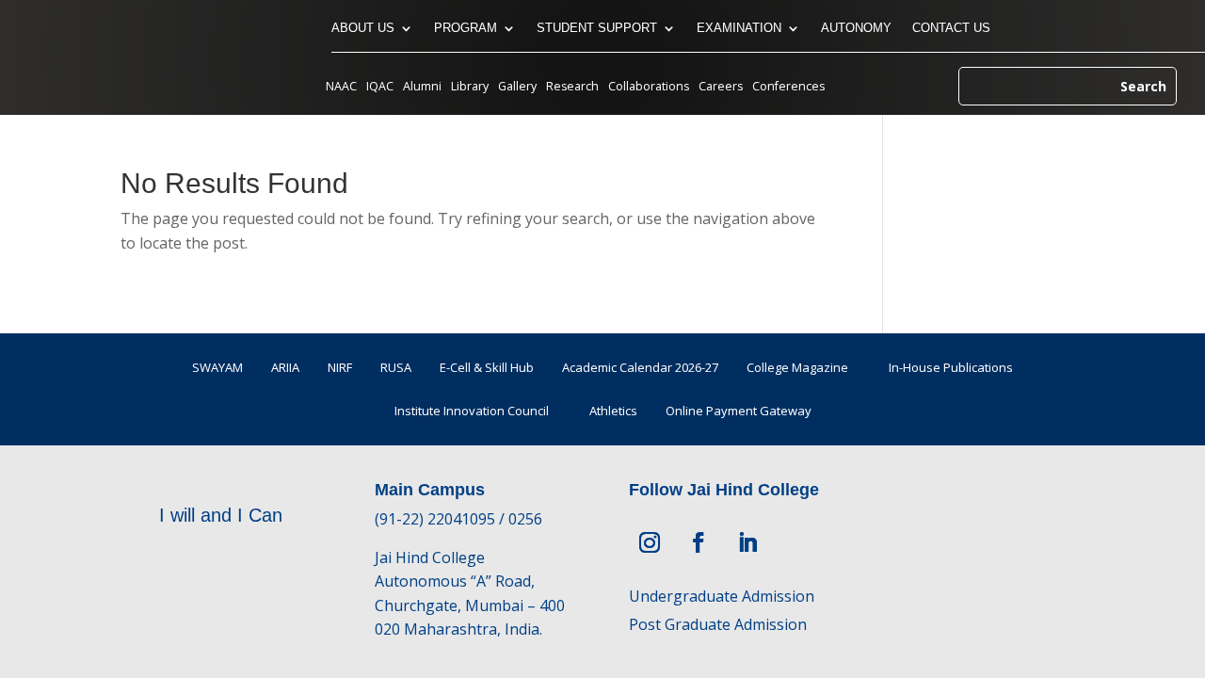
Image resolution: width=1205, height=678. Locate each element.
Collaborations (648, 87)
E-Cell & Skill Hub (487, 367)
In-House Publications (951, 367)
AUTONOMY (856, 28)
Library (470, 87)
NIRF (340, 367)
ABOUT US (362, 28)
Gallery (517, 87)
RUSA (395, 367)
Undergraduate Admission (721, 596)
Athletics (613, 410)
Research (572, 87)
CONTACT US (951, 28)
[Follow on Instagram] (649, 542)
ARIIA (285, 367)
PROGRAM (465, 28)
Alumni (422, 87)
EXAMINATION (739, 28)
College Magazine (797, 367)
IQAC (380, 87)
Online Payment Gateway (738, 410)
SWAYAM (217, 367)
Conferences (788, 87)
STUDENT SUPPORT (597, 28)
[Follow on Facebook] (698, 542)
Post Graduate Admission (718, 624)
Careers (721, 87)
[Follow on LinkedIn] (747, 542)
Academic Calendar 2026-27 (640, 367)
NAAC (341, 87)
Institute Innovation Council (471, 410)
